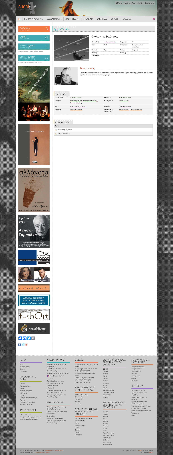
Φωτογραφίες (135, 376)
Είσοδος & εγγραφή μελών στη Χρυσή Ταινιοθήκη (56, 396)
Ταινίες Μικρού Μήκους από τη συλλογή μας (56, 365)
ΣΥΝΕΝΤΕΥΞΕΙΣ (102, 19)
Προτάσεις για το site (26, 404)
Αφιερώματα (50, 414)
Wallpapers (135, 413)
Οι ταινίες (78, 404)
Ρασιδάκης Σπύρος (109, 42)
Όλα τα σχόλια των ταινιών (55, 383)
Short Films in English (154, 19)
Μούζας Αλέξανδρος (76, 110)
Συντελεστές (60, 94)
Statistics (106, 397)
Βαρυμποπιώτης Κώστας (78, 106)
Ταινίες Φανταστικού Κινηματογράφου (137, 368)
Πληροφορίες (79, 399)
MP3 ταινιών (51, 388)
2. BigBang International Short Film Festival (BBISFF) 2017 (86, 370)
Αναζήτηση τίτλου (25, 414)
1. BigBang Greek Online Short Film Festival (86, 365)
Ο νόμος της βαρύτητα (65, 130)
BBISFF (105, 369)
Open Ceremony (108, 390)
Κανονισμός (78, 397)
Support (77, 432)
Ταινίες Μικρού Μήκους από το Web (58, 373)
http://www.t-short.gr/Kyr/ (43, 452)
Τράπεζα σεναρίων (25, 386)
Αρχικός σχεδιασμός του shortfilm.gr (139, 394)
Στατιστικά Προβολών (138, 390)
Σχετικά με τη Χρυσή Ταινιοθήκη (57, 411)
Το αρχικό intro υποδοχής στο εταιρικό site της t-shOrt (140, 407)
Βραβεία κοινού (136, 371)
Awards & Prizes (80, 425)
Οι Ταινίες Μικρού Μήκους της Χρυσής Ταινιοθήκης (56, 408)
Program (106, 383)
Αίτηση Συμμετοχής (81, 394)
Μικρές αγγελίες (129, 3)
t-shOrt (140, 450)
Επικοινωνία (149, 3)
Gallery (77, 430)
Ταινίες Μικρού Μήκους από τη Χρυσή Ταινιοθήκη (56, 370)
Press (105, 388)
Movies (77, 423)
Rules (77, 428)
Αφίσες (133, 415)
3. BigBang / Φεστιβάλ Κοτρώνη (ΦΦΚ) (85, 374)
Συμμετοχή (134, 380)
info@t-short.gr (59, 450)
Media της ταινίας (62, 122)
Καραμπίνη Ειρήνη (76, 103)
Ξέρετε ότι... (23, 395)
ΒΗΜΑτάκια (23, 393)
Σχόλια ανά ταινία (52, 386)
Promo (105, 385)
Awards (105, 374)
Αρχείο (133, 378)
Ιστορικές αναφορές (26, 391)
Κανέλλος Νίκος (124, 101)
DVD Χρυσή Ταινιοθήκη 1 (55, 418)
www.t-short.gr (49, 450)
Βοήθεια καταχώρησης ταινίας (29, 419)
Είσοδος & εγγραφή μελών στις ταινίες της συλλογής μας (56, 391)
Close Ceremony (108, 392)
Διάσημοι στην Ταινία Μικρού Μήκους (29, 399)
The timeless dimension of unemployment (83, 419)
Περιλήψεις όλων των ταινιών (56, 381)
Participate (78, 435)
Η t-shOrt (140, 3)
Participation (107, 442)
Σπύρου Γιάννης (124, 110)
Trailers (22, 388)
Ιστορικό (77, 401)
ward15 (151, 452)
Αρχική (19, 19)
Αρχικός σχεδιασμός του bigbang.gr (139, 398)
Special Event (107, 445)
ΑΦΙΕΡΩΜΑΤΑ (88, 19)
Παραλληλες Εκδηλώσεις (83, 382)
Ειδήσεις (119, 3)
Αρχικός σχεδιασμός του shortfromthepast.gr (139, 403)
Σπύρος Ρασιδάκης (64, 133)
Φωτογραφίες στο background (141, 411)
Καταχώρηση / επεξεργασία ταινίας (30, 417)
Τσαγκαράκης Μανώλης (89, 101)
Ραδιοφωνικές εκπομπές (27, 402)
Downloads (107, 395)
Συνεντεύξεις (51, 416)
